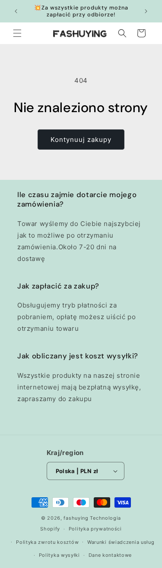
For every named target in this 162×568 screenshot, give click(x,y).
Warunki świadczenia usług (121, 542)
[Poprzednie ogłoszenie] (15, 11)
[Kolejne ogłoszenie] (146, 11)
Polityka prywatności (95, 529)
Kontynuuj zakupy (81, 139)
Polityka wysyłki (59, 555)
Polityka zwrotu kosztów (47, 542)
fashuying (76, 518)
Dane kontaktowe (110, 555)
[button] (17, 33)
